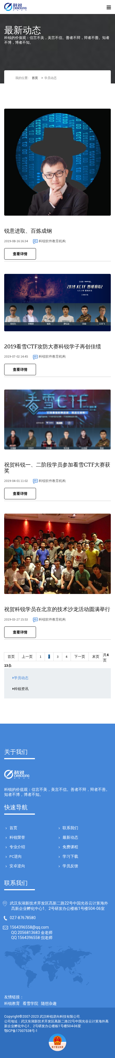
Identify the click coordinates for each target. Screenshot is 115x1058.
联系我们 (70, 827)
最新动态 (70, 837)
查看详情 (20, 253)
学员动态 (21, 678)
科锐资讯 (21, 689)
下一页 (79, 656)
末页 (95, 656)
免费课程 (70, 846)
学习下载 (70, 856)
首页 (35, 78)
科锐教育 (12, 1003)
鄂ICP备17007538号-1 (21, 1031)
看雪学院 (30, 1003)
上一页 (27, 656)
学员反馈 (70, 865)
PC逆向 (15, 856)
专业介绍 (17, 846)
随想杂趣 (49, 1003)
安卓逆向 (17, 865)
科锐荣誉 (17, 837)
